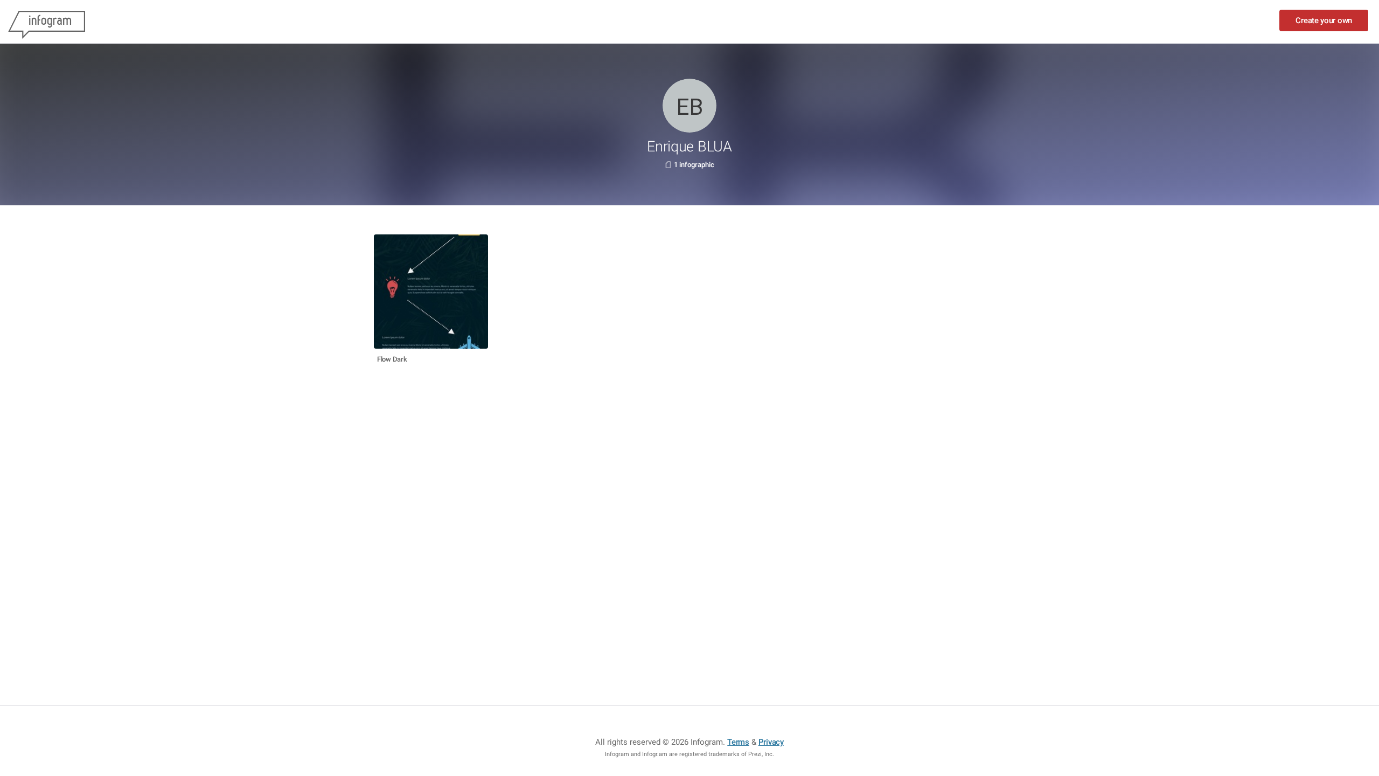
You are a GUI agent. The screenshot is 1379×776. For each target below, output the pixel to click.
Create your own (1324, 20)
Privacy (771, 742)
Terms (738, 742)
